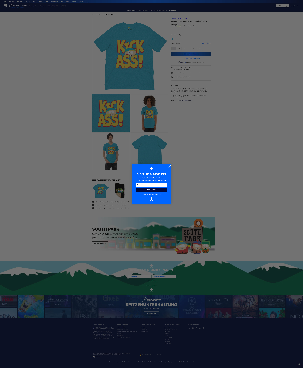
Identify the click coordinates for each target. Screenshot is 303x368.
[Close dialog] (169, 166)
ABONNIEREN (151, 190)
